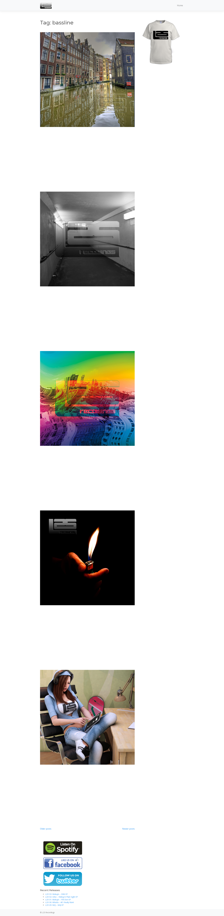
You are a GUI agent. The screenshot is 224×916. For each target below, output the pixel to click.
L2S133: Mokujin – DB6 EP (56, 894)
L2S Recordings (48, 912)
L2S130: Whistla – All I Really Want (59, 902)
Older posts (45, 828)
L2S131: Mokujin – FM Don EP (58, 899)
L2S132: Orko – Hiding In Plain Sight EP (61, 897)
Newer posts (128, 828)
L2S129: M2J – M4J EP (54, 905)
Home (180, 5)
